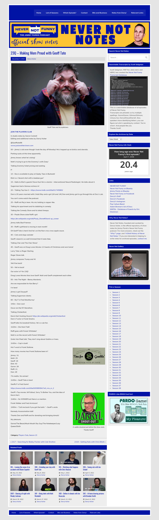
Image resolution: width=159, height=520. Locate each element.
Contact (84, 13)
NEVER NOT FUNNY (118, 186)
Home (38, 13)
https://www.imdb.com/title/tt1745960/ (47, 190)
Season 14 (116, 326)
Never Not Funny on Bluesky (121, 188)
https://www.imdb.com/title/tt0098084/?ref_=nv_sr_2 (32, 388)
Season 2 (116, 295)
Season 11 (116, 318)
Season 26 (116, 357)
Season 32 (116, 373)
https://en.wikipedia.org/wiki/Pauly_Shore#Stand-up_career (35, 219)
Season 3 (116, 297)
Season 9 (116, 313)
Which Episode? (69, 13)
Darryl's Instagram (117, 201)
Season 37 (116, 385)
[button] (124, 272)
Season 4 (116, 300)
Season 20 (116, 341)
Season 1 (116, 292)
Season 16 (116, 331)
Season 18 (116, 336)
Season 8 (116, 310)
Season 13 (116, 323)
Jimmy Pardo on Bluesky (119, 191)
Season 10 (116, 315)
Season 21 (116, 344)
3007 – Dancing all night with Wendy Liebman (20, 494)
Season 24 (116, 352)
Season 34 (116, 378)
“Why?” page (115, 233)
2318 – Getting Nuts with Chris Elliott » (89, 442)
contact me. (142, 238)
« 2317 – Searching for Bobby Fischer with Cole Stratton (32, 442)
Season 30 (116, 367)
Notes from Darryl (119, 13)
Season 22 (116, 347)
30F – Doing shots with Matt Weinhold (44, 494)
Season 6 (116, 305)
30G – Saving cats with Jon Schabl (92, 468)
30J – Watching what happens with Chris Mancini (68, 468)
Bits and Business (99, 13)
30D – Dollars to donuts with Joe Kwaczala (69, 494)
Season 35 (116, 380)
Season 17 (116, 334)
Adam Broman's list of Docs (121, 207)
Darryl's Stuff (115, 196)
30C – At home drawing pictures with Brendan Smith (93, 494)
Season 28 (116, 362)
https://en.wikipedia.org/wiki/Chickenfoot (49, 316)
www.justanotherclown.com (22, 145)
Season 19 (116, 339)
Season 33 (116, 375)
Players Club (23, 435)
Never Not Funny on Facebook (122, 194)
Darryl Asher (31, 59)
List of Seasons (52, 13)
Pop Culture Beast (117, 204)
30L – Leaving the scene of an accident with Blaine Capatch (20, 468)
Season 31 (116, 370)
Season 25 (116, 354)
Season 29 (116, 365)
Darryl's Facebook (117, 199)
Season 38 (116, 388)
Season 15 (116, 328)
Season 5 (116, 303)
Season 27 (116, 360)
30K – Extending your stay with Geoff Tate (45, 468)
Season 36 (116, 383)
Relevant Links (137, 13)
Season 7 (116, 308)
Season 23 (33, 435)
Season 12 (116, 321)
